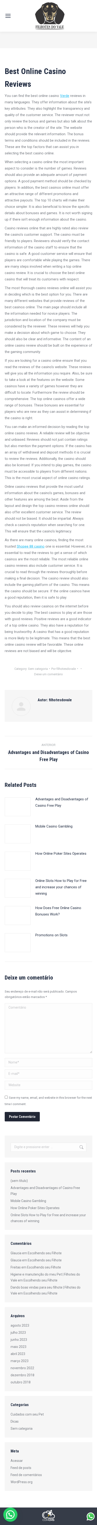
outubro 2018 (21, 1382)
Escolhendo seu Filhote (45, 1253)
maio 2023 (18, 1347)
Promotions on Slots (51, 935)
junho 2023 (19, 1340)
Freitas (16, 1267)
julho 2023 (18, 1332)
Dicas (15, 1421)
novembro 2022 (22, 1368)
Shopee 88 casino (30, 546)
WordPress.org (21, 1482)
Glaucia (16, 1253)
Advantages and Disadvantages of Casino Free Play (61, 802)
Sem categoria (38, 669)
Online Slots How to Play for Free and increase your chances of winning (61, 887)
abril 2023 (18, 1354)
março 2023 (19, 1361)
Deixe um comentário (48, 674)
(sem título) (19, 1181)
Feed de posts (21, 1468)
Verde (64, 96)
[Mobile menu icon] (8, 16)
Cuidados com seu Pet (27, 1414)
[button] (10, 1515)
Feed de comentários (26, 1475)
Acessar (17, 1461)
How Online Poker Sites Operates (60, 853)
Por (63, 669)
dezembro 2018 (22, 1375)
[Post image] (18, 806)
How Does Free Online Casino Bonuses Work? (58, 911)
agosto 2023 (20, 1325)
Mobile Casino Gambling (54, 826)
